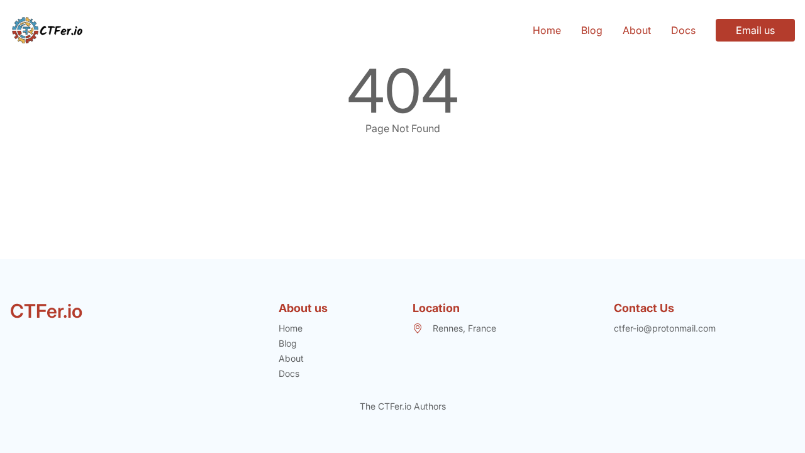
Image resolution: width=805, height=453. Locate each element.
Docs (683, 30)
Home (547, 30)
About (637, 30)
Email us (755, 30)
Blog (591, 30)
